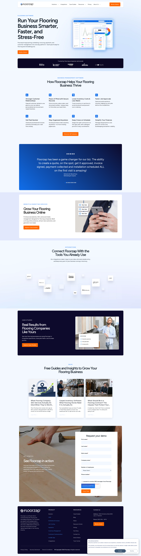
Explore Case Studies (31, 227)
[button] (65, 182)
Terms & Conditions (47, 549)
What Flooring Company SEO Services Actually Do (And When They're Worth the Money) (41, 403)
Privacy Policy (24, 549)
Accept (120, 551)
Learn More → (34, 414)
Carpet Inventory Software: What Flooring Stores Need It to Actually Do (70, 403)
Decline (132, 551)
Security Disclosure (35, 549)
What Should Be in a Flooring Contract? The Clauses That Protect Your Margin (98, 403)
